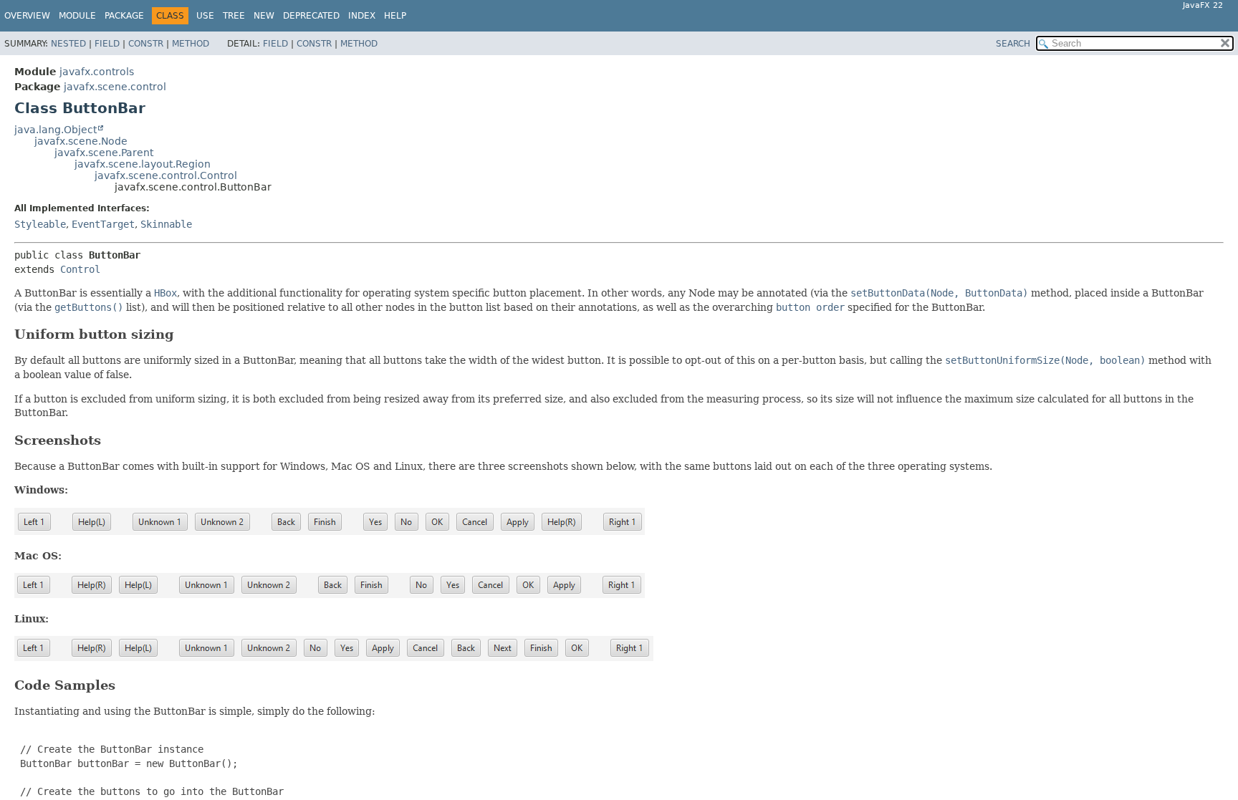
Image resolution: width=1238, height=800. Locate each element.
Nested (68, 44)
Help (395, 16)
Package (124, 16)
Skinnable (166, 224)
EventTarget (103, 224)
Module (77, 16)
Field (107, 44)
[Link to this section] (184, 334)
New (264, 16)
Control (80, 269)
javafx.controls (96, 71)
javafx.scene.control (115, 86)
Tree (234, 16)
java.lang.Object (55, 129)
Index (361, 16)
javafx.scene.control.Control (166, 175)
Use (205, 16)
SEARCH (1013, 44)
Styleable (40, 224)
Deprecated (311, 16)
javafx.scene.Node (81, 141)
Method (190, 44)
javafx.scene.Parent (103, 152)
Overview (27, 16)
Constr (145, 44)
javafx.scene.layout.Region (143, 164)
